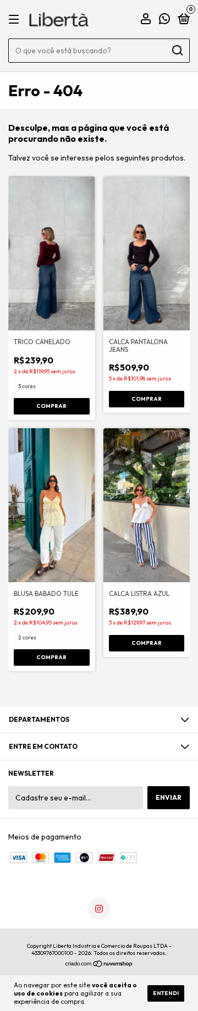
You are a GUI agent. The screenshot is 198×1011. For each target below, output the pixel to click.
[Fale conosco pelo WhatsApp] (164, 20)
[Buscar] (177, 50)
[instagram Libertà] (99, 909)
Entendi (166, 993)
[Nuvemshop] (99, 964)
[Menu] (15, 19)
